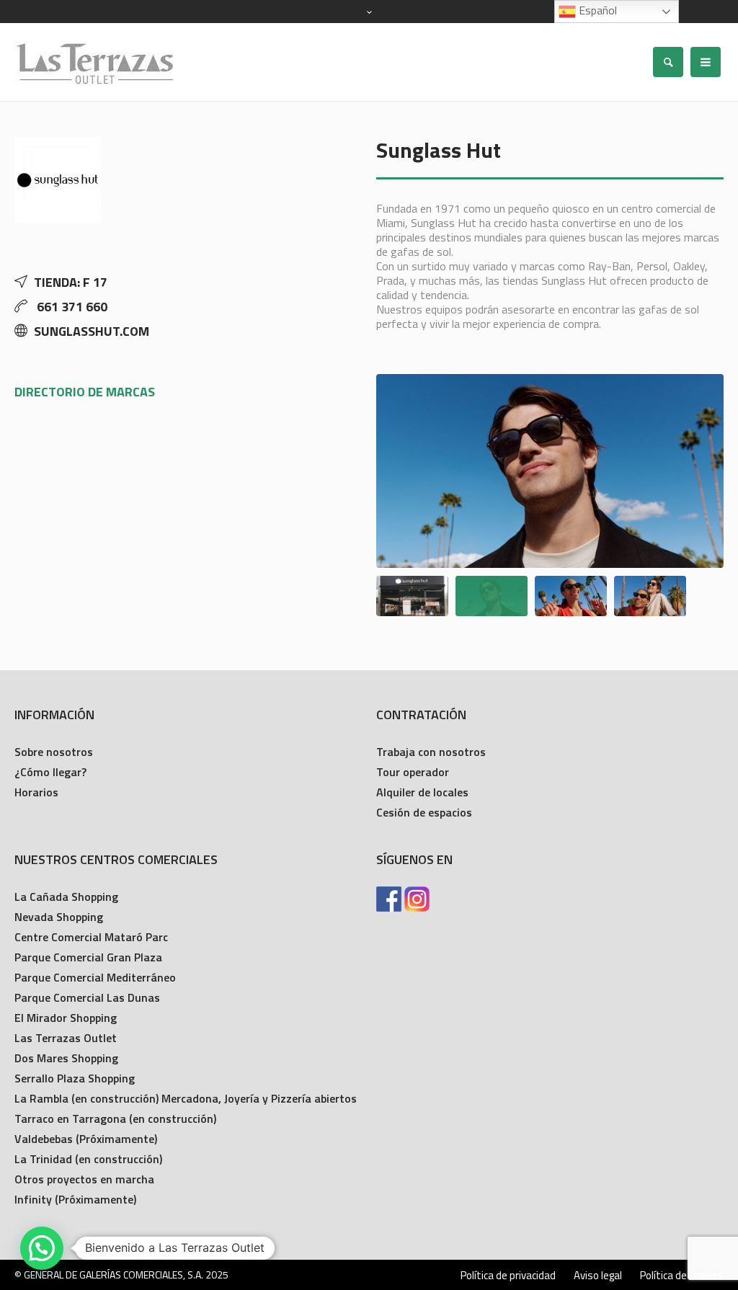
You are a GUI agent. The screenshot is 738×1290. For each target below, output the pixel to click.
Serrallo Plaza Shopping (74, 1078)
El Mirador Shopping (65, 1017)
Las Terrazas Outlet (65, 1037)
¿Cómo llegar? (50, 771)
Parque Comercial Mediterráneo (95, 977)
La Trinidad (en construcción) (88, 1158)
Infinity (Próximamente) (75, 1199)
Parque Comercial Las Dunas (87, 997)
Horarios (36, 792)
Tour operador (412, 771)
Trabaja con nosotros (431, 751)
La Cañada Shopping (66, 896)
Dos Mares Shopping (66, 1058)
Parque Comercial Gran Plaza (88, 957)
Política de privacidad (508, 1275)
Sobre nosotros (53, 751)
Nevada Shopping (58, 916)
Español (596, 10)
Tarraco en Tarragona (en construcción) (115, 1118)
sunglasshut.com (91, 331)
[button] (41, 1248)
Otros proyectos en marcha (84, 1179)
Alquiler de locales (422, 792)
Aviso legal (598, 1275)
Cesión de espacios (424, 812)
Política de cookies (682, 1275)
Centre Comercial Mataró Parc (91, 937)
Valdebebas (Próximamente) (85, 1138)
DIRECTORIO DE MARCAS (84, 391)
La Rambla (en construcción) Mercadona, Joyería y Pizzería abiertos (185, 1098)
